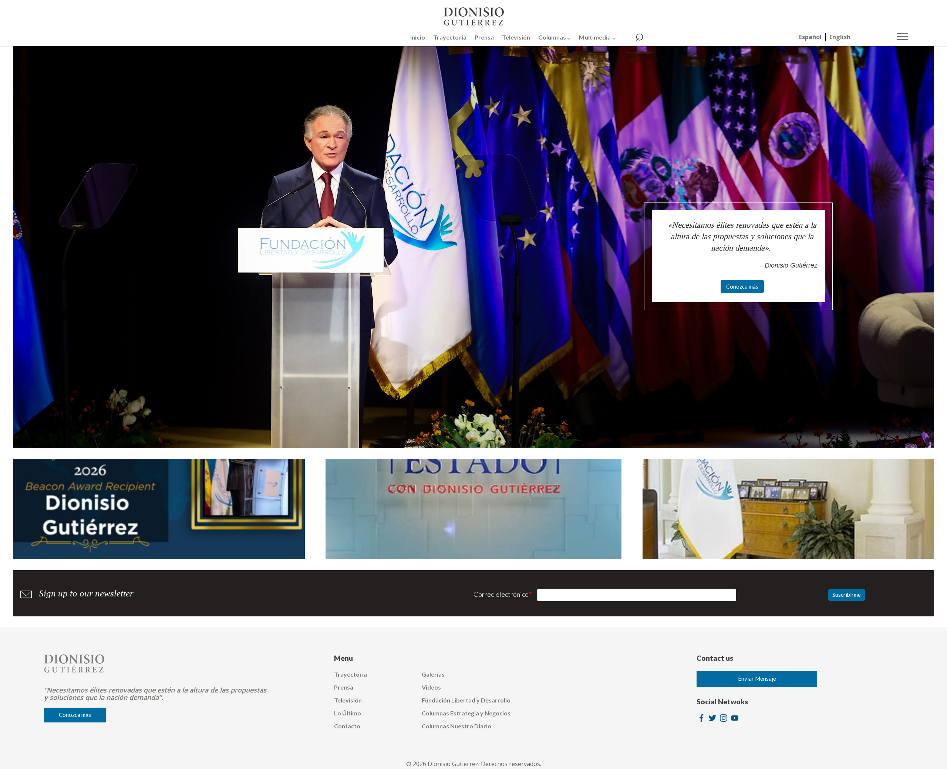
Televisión (516, 37)
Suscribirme (846, 594)
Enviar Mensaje (757, 678)
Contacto (347, 725)
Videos (431, 687)
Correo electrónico (501, 594)
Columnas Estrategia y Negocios (466, 713)
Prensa (484, 37)
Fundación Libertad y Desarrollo (466, 700)
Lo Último (347, 713)
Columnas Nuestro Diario (456, 725)
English (839, 37)
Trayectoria (449, 37)
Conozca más (742, 286)
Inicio (417, 37)
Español (810, 37)
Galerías (433, 674)
